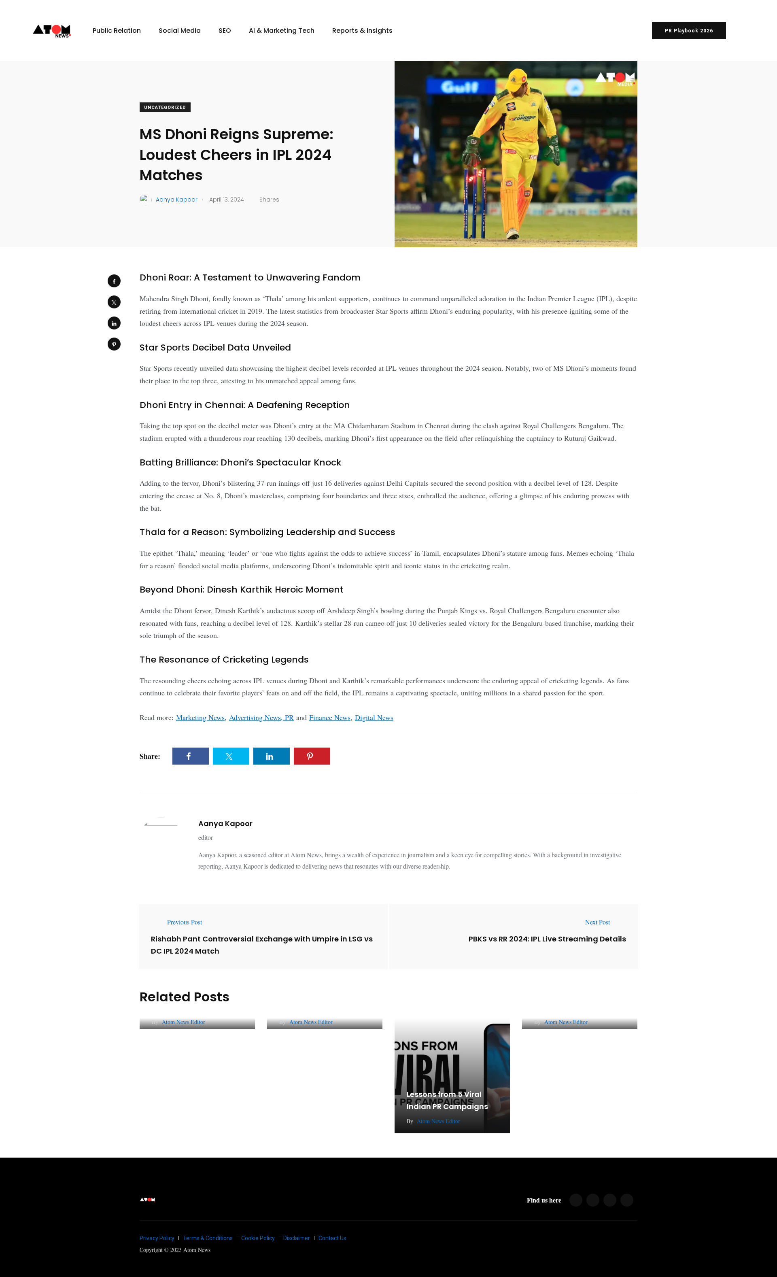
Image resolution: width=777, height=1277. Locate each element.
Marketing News (200, 717)
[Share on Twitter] (114, 301)
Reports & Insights (362, 30)
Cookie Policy (258, 1238)
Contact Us (332, 1238)
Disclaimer (296, 1238)
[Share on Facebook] (114, 280)
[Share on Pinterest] (114, 344)
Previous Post (184, 922)
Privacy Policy (157, 1238)
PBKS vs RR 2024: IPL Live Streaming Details (547, 939)
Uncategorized (165, 107)
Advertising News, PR (261, 717)
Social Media (180, 30)
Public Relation (117, 30)
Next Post (597, 922)
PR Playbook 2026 (689, 31)
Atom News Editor (183, 1022)
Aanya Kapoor (225, 823)
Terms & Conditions (208, 1238)
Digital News (374, 717)
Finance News (329, 717)
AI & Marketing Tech (281, 30)
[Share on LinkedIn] (114, 323)
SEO (225, 30)
